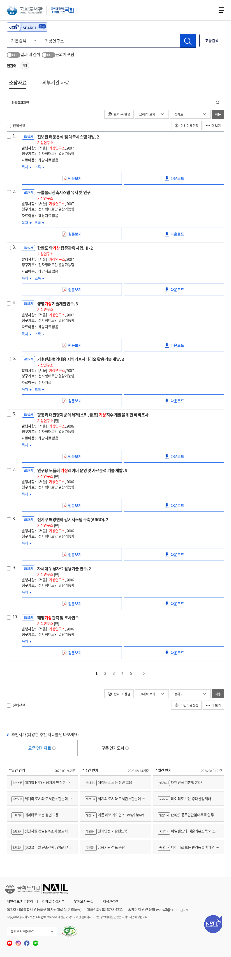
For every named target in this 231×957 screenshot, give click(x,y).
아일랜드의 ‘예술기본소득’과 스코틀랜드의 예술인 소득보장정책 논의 (188, 833)
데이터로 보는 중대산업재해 (185, 798)
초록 (39, 167)
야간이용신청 (189, 125)
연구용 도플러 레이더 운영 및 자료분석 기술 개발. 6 (82, 473)
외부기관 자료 (55, 82)
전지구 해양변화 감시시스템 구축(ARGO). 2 (72, 522)
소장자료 (17, 82)
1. (14, 136)
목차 (27, 167)
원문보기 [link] (78, 180)
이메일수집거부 (53, 901)
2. (14, 191)
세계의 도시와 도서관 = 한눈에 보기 (42, 800)
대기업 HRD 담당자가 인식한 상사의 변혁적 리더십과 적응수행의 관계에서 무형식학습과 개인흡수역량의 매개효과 (42, 784)
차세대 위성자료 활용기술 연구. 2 (64, 571)
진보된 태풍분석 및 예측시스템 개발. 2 (68, 139)
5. (14, 358)
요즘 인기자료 (40, 748)
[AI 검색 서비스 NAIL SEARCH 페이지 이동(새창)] (27, 27)
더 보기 (216, 125)
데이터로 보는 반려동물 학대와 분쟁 (188, 849)
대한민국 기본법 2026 (180, 782)
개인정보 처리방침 (20, 901)
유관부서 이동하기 (23, 931)
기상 (24, 65)
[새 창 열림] (69, 931)
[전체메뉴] (221, 10)
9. (14, 568)
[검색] (188, 41)
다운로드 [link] (181, 180)
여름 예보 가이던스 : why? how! (115, 814)
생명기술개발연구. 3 (57, 306)
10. (15, 617)
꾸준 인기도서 (113, 748)
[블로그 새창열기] (35, 941)
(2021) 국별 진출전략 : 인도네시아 (43, 847)
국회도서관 (25, 10)
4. (14, 303)
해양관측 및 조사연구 (58, 620)
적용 (218, 114)
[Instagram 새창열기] (18, 941)
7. (14, 469)
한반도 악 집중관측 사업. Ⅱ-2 (65, 250)
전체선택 (19, 125)
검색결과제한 (20, 102)
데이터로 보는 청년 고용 (36, 814)
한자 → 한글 (121, 114)
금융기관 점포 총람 (105, 847)
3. (14, 247)
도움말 (54, 748)
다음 (144, 673)
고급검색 (212, 40)
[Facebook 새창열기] (27, 941)
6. (14, 414)
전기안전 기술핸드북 (106, 831)
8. (14, 518)
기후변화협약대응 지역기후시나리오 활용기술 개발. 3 (80, 362)
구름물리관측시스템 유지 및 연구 (63, 195)
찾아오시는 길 (83, 901)
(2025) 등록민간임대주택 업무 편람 (188, 817)
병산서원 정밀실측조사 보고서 (40, 831)
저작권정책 (111, 901)
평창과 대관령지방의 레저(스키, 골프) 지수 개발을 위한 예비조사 (93, 417)
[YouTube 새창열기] (10, 941)
